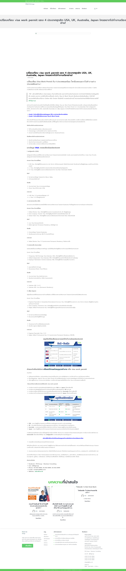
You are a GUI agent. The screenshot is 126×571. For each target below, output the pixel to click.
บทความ (77, 8)
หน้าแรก (46, 8)
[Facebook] (99, 1)
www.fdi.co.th (39, 471)
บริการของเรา (62, 8)
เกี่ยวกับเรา (53, 8)
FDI (36, 511)
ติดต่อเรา (84, 8)
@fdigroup (32, 101)
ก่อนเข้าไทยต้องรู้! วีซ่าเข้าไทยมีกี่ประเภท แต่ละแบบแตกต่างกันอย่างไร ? (38, 506)
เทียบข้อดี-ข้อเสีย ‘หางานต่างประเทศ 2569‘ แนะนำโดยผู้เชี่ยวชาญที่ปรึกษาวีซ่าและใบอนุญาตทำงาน (63, 506)
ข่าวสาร (71, 8)
